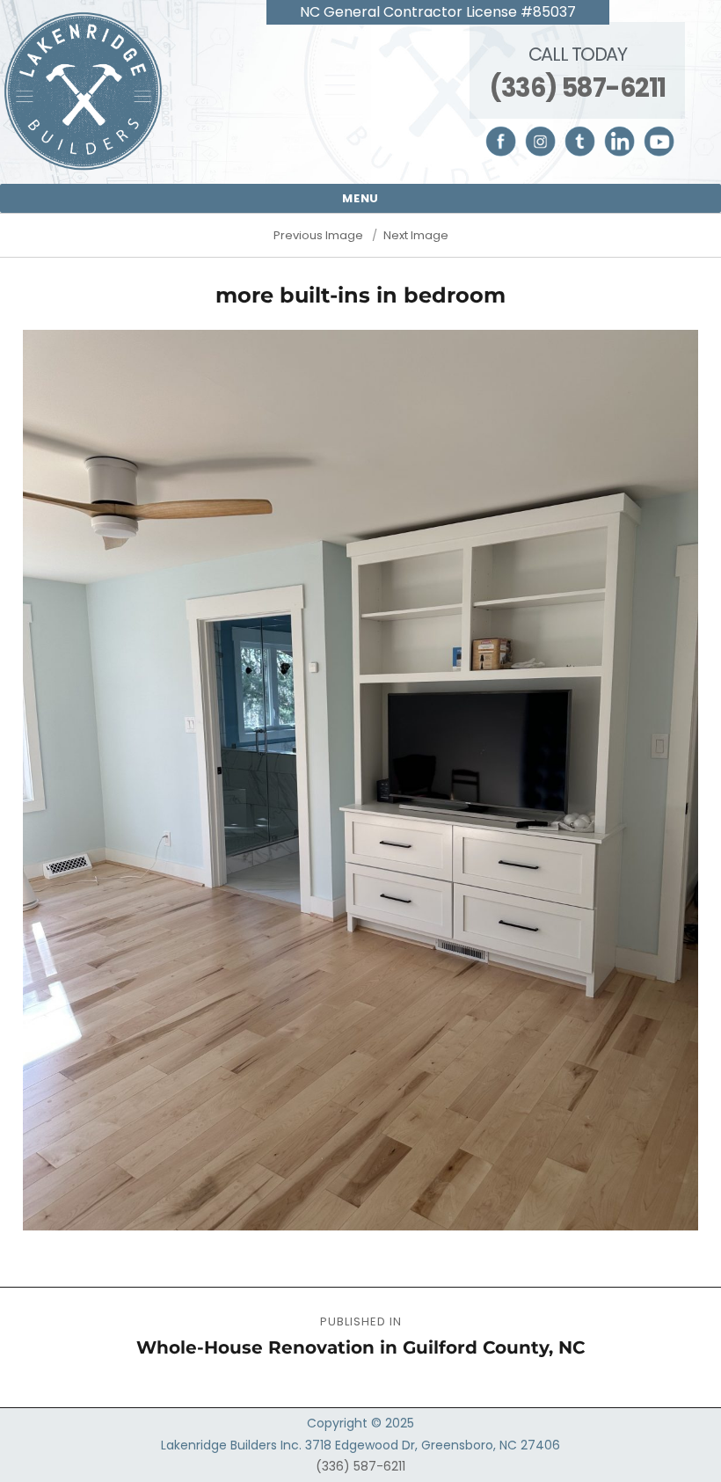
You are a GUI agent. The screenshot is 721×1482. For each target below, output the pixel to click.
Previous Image (318, 235)
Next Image (415, 235)
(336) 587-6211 (577, 88)
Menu (360, 198)
